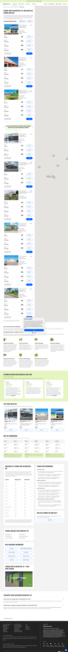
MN (3, 638)
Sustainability (5, 631)
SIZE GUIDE (11, 548)
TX (32, 638)
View (29, 53)
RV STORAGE (26, 552)
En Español (27, 626)
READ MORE (13, 395)
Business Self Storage (18, 625)
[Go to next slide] (32, 127)
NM (15, 638)
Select (29, 36)
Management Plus (6, 625)
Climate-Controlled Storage (23, 536)
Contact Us (5, 630)
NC (19, 638)
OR (24, 638)
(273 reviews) (24, 90)
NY (17, 638)
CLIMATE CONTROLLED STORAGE (26, 548)
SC (29, 638)
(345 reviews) (24, 57)
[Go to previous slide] (4, 127)
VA (35, 638)
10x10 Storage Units (8, 536)
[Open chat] (66, 650)
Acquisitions (5, 626)
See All (20, 33)
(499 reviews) (24, 25)
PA (26, 638)
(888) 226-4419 (47, 626)
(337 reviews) (24, 223)
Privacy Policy (28, 629)
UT (34, 638)
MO (7, 638)
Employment (5, 629)
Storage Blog (16, 629)
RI (27, 638)
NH (12, 638)
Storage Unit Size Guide (18, 631)
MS (5, 638)
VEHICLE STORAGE (12, 552)
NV (10, 638)
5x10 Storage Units (22, 534)
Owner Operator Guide (18, 630)
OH (20, 638)
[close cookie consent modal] (44, 318)
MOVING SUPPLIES (26, 559)
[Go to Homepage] (7, 4)
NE (8, 638)
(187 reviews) (24, 256)
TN (30, 638)
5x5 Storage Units (8, 534)
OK (22, 638)
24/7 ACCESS (12, 559)
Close (34, 330)
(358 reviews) (24, 162)
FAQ (26, 625)
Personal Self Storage (18, 626)
